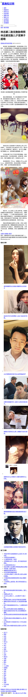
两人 (5, 677)
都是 (5, 679)
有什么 (5, 641)
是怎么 (5, 656)
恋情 (5, 669)
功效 (5, 638)
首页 (5, 8)
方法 (5, 643)
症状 (5, 640)
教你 (5, 662)
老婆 (5, 682)
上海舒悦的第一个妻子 (10, 559)
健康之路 (6, 15)
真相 (5, 680)
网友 (5, 675)
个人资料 (6, 666)
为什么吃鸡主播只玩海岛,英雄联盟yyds (14, 609)
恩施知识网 (4, 43)
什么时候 (6, 684)
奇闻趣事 (6, 22)
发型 (5, 649)
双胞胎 (6, 233)
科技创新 (6, 13)
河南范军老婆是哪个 (10, 557)
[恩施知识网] (7, 3)
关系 (5, 671)
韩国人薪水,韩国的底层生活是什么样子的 (15, 625)
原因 (5, 634)
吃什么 (5, 651)
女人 (5, 653)
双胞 (2, 233)
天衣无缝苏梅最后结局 (10, 572)
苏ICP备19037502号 (18, 693)
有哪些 (5, 667)
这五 (5, 636)
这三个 (5, 632)
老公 (5, 645)
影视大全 (6, 11)
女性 (5, 654)
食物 (5, 660)
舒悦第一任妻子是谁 (10, 568)
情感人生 (6, 17)
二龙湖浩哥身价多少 (10, 565)
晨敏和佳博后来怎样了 (10, 570)
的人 (5, 664)
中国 (5, 658)
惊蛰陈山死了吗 (8, 594)
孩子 (5, 673)
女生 (5, 686)
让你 (5, 647)
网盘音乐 (6, 9)
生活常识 (6, 19)
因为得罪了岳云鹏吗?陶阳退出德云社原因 (15, 566)
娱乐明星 (6, 21)
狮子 (10, 233)
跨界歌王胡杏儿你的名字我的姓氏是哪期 (15, 599)
